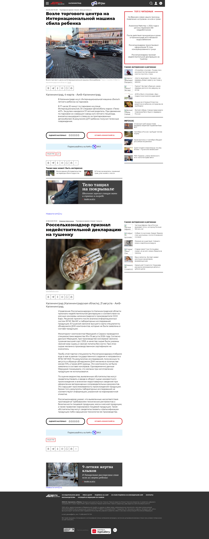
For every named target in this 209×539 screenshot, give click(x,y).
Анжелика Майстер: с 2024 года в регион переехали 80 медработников (144, 28)
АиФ (69, 82)
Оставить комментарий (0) (105, 135)
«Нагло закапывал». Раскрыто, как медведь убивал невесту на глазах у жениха (148, 80)
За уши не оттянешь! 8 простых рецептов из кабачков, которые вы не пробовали (149, 104)
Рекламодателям (68, 497)
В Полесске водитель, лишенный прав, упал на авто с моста (107, 172)
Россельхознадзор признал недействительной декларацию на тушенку (143, 57)
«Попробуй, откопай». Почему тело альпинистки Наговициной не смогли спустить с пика (148, 72)
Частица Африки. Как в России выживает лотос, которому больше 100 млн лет (148, 227)
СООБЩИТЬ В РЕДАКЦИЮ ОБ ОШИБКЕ (91, 497)
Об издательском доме (71, 495)
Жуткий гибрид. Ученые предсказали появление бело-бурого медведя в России (149, 112)
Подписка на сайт (101, 495)
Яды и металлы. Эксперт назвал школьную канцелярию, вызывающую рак (147, 259)
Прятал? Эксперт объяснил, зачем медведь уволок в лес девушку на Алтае (147, 88)
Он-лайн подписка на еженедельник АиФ (127, 495)
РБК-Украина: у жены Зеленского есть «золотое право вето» (147, 156)
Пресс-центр (87, 495)
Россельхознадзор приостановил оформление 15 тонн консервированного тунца (144, 47)
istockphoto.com (52, 291)
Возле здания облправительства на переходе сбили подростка (68, 172)
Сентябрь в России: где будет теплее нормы (148, 132)
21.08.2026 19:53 (51, 221)
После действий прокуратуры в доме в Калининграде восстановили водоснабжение (144, 37)
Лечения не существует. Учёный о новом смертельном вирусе (147, 242)
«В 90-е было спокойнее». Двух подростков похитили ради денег (147, 95)
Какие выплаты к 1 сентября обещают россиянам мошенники (148, 140)
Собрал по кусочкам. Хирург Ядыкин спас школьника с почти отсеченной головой (149, 235)
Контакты (149, 495)
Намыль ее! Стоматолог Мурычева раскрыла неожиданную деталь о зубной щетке (148, 267)
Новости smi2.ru (54, 214)
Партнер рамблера (82, 530)
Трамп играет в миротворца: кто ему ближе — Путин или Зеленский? (147, 148)
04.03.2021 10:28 (52, 10)
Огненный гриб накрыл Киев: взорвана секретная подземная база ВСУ (147, 125)
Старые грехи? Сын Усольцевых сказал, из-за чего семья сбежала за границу (148, 251)
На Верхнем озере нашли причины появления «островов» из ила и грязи (144, 18)
